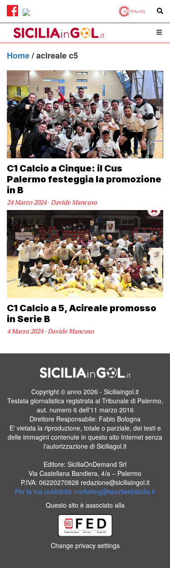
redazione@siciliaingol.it (115, 482)
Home (19, 55)
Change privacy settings (85, 545)
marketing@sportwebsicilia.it (114, 491)
